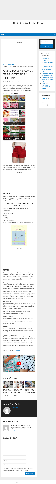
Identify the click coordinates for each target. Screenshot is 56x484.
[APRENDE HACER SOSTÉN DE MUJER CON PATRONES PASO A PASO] (8, 384)
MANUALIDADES (46, 101)
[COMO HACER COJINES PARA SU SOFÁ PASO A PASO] (30, 384)
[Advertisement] (28, 10)
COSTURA (7, 82)
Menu (3, 34)
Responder (13, 430)
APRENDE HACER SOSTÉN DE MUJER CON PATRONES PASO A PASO (8, 392)
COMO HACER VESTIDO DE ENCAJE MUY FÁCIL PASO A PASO (18, 392)
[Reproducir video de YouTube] (19, 363)
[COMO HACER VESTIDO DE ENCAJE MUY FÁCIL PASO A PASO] (19, 384)
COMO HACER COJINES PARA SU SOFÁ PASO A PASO (30, 391)
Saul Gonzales (16, 407)
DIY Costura (17, 350)
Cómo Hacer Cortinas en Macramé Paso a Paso (47, 79)
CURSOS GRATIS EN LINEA (28, 22)
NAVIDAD (44, 105)
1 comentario (17, 82)
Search (47, 46)
